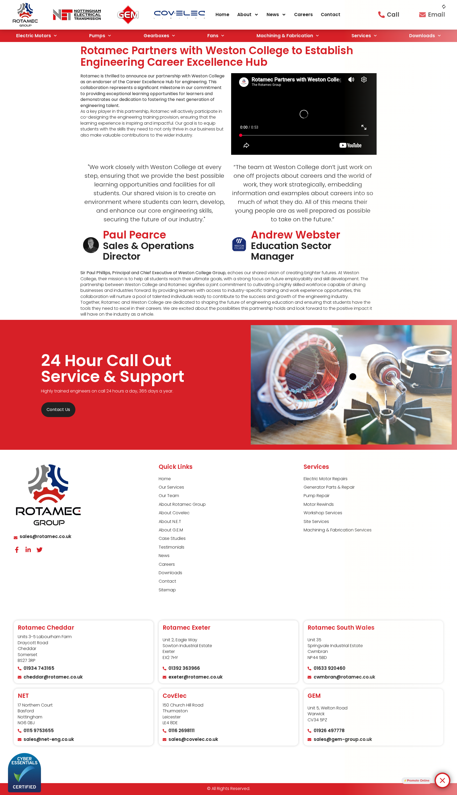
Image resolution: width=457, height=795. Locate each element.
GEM (314, 696)
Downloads (170, 573)
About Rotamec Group (182, 504)
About (244, 14)
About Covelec (174, 513)
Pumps (97, 35)
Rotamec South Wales (341, 628)
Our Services (171, 487)
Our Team (169, 496)
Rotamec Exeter (187, 628)
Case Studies (172, 538)
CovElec (175, 696)
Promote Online (418, 780)
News (273, 14)
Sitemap (167, 590)
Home (222, 14)
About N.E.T (170, 522)
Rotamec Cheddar (46, 628)
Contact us (58, 409)
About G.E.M (171, 530)
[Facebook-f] (17, 550)
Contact (330, 14)
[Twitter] (39, 550)
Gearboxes (156, 35)
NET (23, 696)
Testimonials (171, 547)
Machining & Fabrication (285, 35)
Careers (303, 14)
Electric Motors (33, 35)
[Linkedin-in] (28, 550)
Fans (212, 35)
